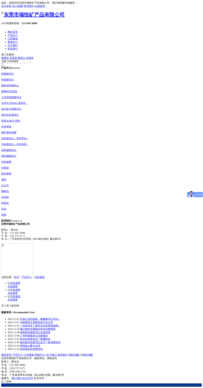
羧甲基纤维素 (8, 132)
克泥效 (13, 58)
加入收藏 (18, 6)
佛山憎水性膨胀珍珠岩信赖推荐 (38, 329)
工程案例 (13, 38)
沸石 (3, 179)
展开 (3, 385)
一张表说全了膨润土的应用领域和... (40, 325)
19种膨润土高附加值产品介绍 (36, 322)
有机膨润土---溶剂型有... (14, 138)
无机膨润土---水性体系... (14, 144)
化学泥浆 (6, 126)
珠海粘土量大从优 (30, 345)
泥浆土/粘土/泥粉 (10, 120)
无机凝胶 (6, 162)
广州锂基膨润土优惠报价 (34, 335)
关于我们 (13, 45)
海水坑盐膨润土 (10, 115)
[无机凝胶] (14, 283)
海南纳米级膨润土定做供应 (35, 332)
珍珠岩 (30, 58)
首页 (16, 277)
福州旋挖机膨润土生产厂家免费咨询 (40, 342)
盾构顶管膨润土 (10, 85)
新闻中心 (13, 42)
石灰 (3, 209)
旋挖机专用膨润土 (11, 109)
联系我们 (29, 6)
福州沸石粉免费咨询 (31, 349)
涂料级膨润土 (8, 150)
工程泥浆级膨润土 (11, 97)
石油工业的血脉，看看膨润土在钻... (40, 319)
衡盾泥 (5, 58)
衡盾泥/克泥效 (9, 91)
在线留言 (40, 6)
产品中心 (13, 35)
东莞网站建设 (54, 378)
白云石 (5, 185)
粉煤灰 (5, 203)
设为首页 (6, 6)
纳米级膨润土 (8, 156)
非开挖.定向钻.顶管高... (14, 103)
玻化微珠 (6, 173)
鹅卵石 (5, 191)
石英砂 (5, 197)
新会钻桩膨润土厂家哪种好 (35, 339)
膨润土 (21, 58)
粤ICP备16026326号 (22, 378)
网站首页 (13, 32)
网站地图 (74, 355)
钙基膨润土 (7, 79)
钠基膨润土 (7, 73)
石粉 (3, 214)
